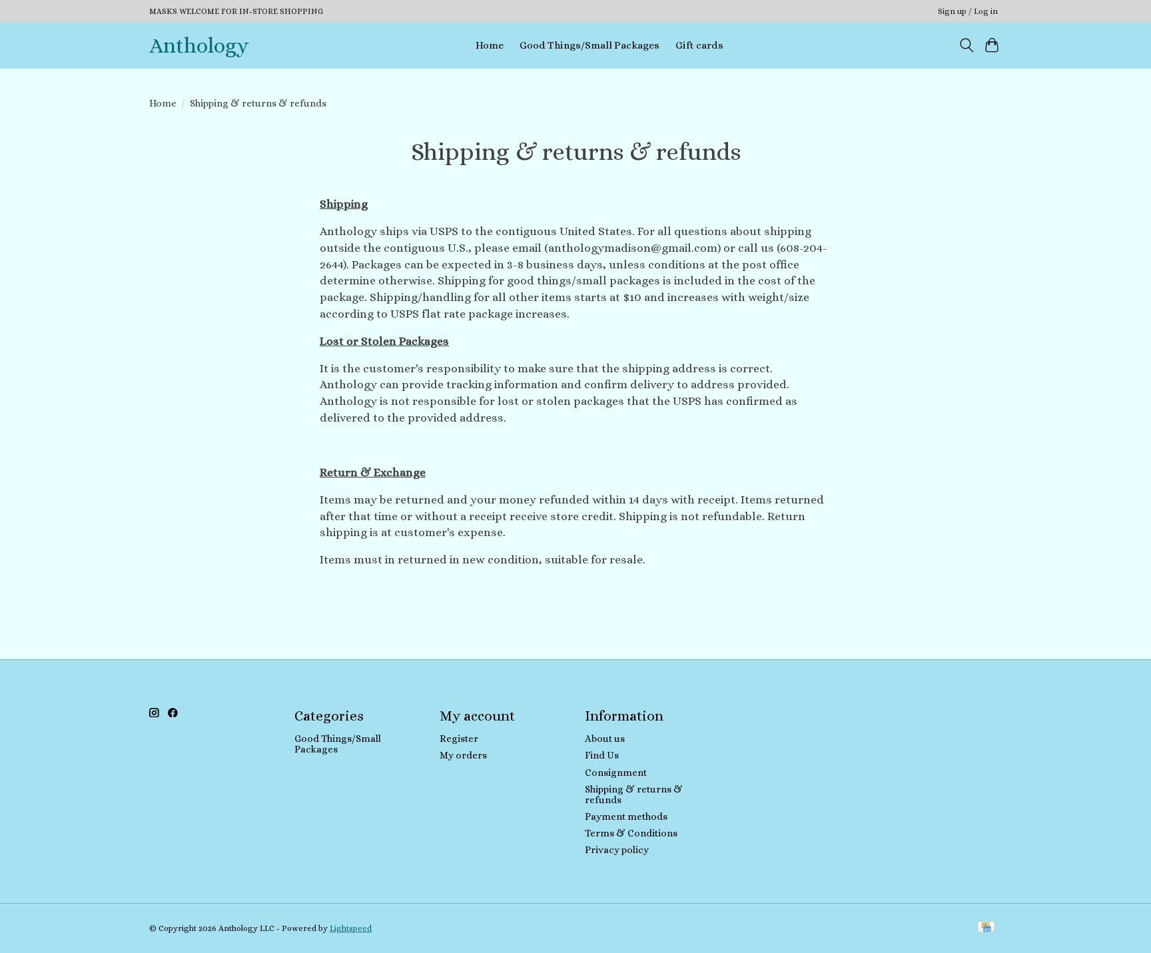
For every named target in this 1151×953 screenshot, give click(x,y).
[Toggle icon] (966, 45)
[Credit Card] (986, 928)
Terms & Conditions (631, 833)
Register (459, 738)
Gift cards (699, 45)
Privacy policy (617, 849)
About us (605, 738)
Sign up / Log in (968, 11)
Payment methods (626, 816)
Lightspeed (351, 928)
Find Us (602, 755)
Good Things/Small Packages (589, 45)
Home (490, 45)
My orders (463, 755)
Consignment (616, 772)
